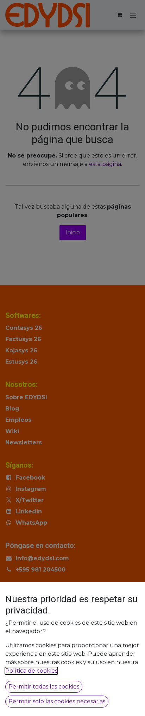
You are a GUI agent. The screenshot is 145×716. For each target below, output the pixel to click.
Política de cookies (31, 670)
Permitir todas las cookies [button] (43, 686)
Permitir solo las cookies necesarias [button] (56, 701)
